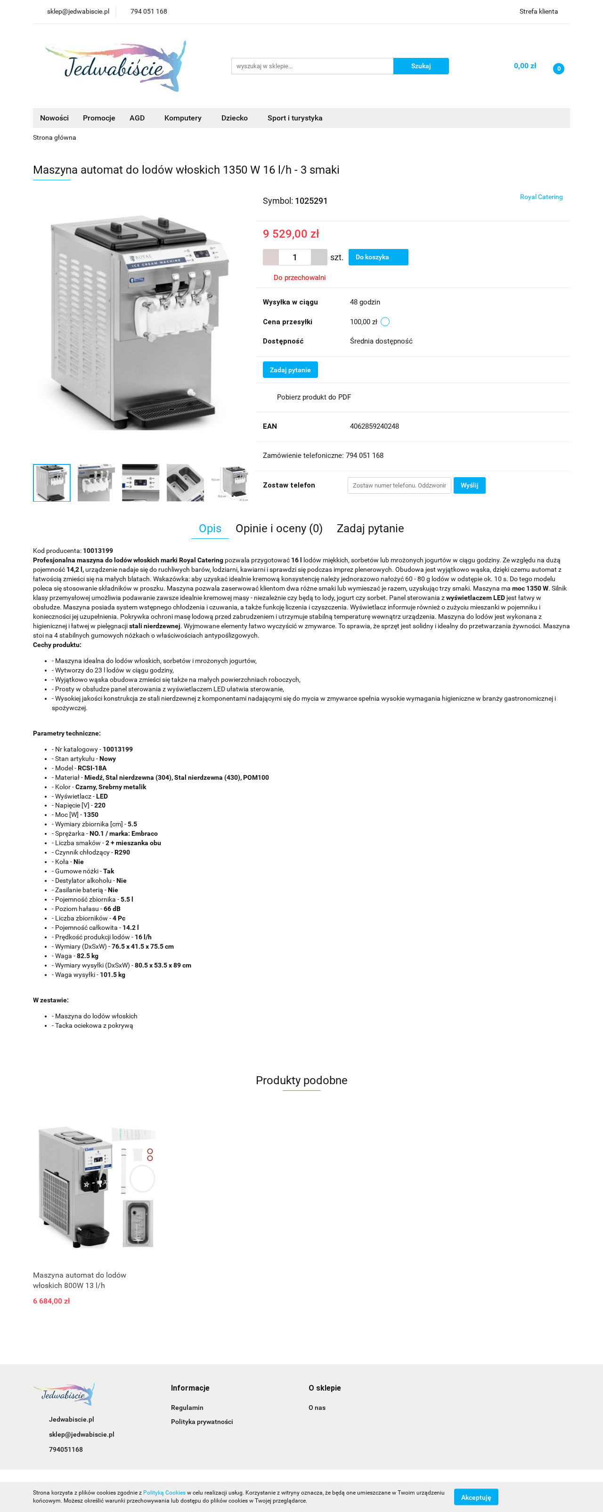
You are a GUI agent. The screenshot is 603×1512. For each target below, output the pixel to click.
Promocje (99, 117)
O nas (317, 1407)
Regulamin (187, 1407)
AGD (138, 117)
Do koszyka (373, 257)
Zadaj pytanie (290, 370)
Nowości (54, 117)
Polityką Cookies (164, 1492)
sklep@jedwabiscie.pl (81, 1434)
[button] (190, 1388)
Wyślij (470, 485)
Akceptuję (476, 1497)
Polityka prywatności (202, 1421)
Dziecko (235, 117)
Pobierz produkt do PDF (314, 397)
